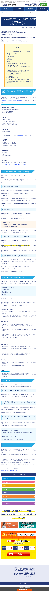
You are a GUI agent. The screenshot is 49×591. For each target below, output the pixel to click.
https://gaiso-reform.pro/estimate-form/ (9, 470)
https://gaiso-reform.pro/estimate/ (9, 338)
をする (18, 554)
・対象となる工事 (9, 56)
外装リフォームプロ (24, 583)
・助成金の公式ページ (10, 61)
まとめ (8, 85)
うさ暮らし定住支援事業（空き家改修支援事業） (12, 100)
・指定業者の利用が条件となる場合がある (15, 71)
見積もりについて (7, 9)
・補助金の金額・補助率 (11, 53)
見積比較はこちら (25, 589)
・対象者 (7, 54)
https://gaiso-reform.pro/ (6, 273)
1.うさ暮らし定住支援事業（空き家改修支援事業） (18, 51)
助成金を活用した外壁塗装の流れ (14, 74)
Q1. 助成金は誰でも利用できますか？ (14, 77)
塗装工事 (18, 9)
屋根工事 (30, 9)
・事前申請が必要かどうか (11, 65)
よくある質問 (9, 76)
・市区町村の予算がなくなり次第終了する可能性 (17, 70)
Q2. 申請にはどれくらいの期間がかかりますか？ (17, 79)
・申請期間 (8, 58)
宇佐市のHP (20, 135)
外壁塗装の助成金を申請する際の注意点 (16, 63)
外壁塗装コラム (42, 9)
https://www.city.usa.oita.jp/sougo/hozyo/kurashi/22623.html (14, 164)
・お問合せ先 (8, 59)
